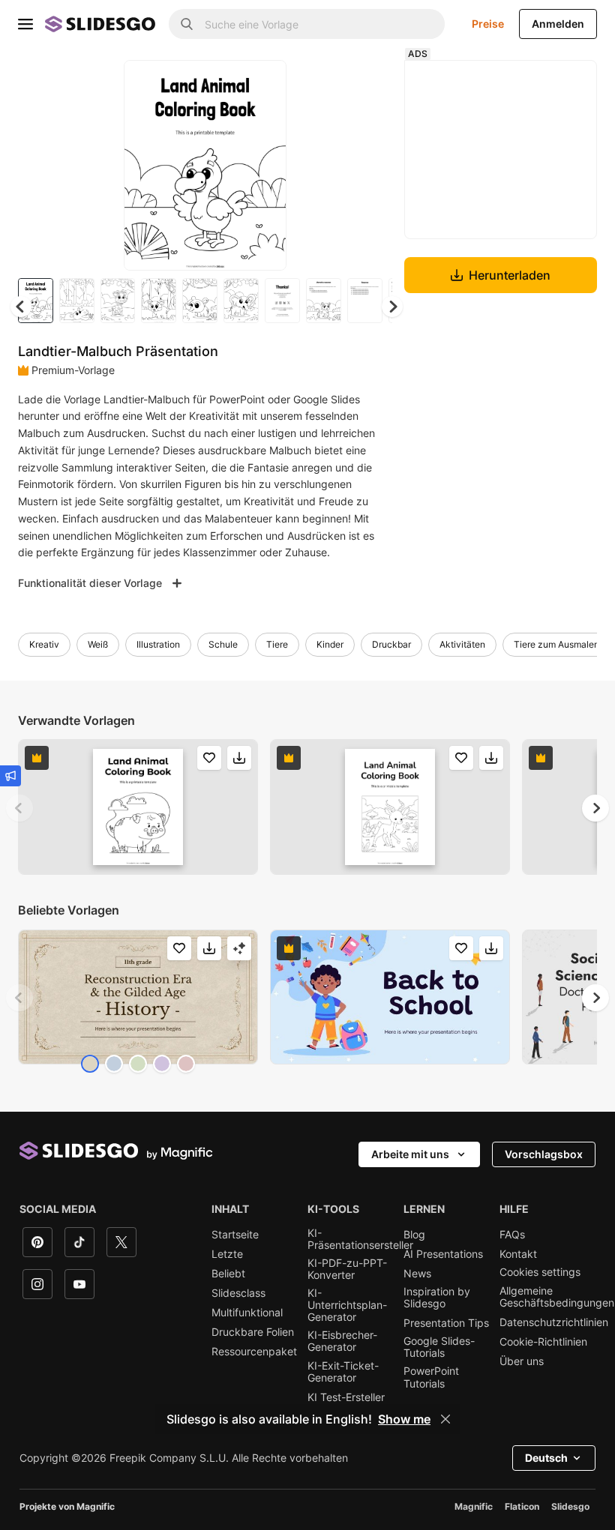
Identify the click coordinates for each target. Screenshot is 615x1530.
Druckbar (391, 644)
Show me (404, 1419)
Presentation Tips (446, 1323)
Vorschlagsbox (544, 1154)
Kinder (330, 644)
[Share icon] (261, 84)
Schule (223, 644)
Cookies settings (540, 1272)
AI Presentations (443, 1254)
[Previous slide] (19, 808)
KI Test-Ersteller (346, 1397)
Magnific (473, 1506)
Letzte (227, 1254)
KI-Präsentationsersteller (360, 1239)
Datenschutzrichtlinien (554, 1322)
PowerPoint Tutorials (431, 1377)
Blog (414, 1235)
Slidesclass (239, 1293)
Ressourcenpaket (254, 1352)
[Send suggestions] (10, 775)
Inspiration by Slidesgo (437, 1298)
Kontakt (518, 1254)
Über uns (522, 1361)
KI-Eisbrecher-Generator (342, 1341)
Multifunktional (247, 1313)
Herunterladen (509, 275)
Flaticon (522, 1506)
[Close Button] (445, 1419)
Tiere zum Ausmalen (556, 644)
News (417, 1274)
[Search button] (187, 24)
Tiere (277, 644)
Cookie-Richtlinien (543, 1342)
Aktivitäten (462, 644)
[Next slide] (264, 164)
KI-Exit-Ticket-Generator (343, 1372)
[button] (392, 306)
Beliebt (228, 1274)
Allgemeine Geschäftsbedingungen (557, 1297)
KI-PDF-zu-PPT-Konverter (347, 1269)
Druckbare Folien (253, 1332)
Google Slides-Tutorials (439, 1347)
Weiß (98, 644)
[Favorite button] (222, 84)
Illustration (158, 644)
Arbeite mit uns (410, 1154)
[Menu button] (25, 23)
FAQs (512, 1235)
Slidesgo (570, 1506)
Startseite (235, 1235)
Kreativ (44, 644)
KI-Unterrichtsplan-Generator (347, 1305)
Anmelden (558, 23)
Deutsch (546, 1457)
